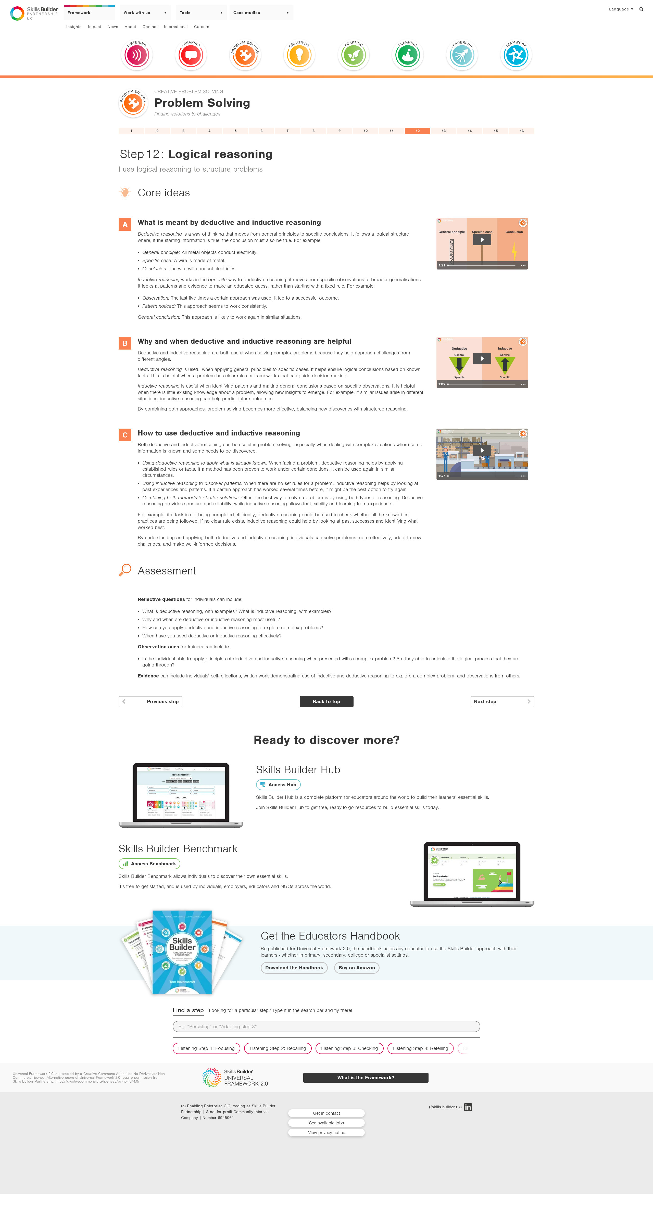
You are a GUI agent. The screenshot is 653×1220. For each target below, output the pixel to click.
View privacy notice (326, 1132)
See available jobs (326, 1123)
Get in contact (326, 1113)
